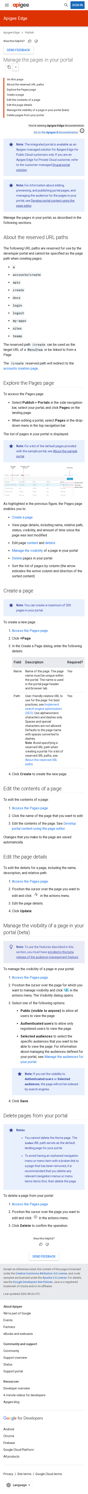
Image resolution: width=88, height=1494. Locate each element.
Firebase (9, 1443)
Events (8, 1320)
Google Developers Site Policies (33, 1282)
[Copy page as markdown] (9, 67)
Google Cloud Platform (18, 1449)
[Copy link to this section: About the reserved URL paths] (72, 237)
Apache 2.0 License (55, 1277)
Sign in (77, 5)
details (50, 543)
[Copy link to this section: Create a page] (37, 591)
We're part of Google (17, 1313)
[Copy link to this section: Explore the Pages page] (58, 383)
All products (11, 1456)
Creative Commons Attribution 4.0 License (41, 1273)
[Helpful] (29, 41)
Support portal (13, 1371)
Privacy (8, 1474)
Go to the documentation (56, 132)
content (32, 543)
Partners (9, 1327)
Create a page (22, 517)
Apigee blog (11, 1402)
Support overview (15, 1357)
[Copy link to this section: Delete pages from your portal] (71, 1115)
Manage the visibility (27, 551)
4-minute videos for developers (24, 1395)
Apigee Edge (15, 18)
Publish (29, 32)
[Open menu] (7, 5)
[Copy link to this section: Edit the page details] (51, 857)
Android (8, 1429)
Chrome (8, 1436)
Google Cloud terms (48, 1474)
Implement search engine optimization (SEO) (43, 709)
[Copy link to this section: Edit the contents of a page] (66, 788)
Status (7, 1364)
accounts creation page (20, 368)
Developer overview (16, 1388)
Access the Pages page (30, 631)
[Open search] (66, 5)
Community (11, 1351)
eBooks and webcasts (18, 1334)
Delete (17, 558)
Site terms (24, 1474)
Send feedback (18, 50)
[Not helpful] (36, 41)
